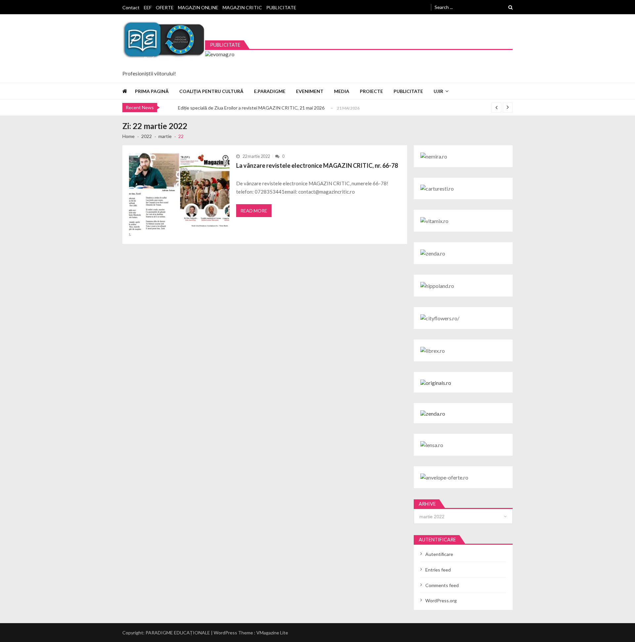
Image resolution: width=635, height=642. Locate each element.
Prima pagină (152, 91)
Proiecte (371, 91)
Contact (131, 7)
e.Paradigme (269, 91)
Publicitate (408, 91)
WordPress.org (441, 600)
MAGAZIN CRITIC (242, 7)
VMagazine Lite (272, 632)
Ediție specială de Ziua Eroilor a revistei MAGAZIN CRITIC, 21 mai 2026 (251, 108)
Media (341, 91)
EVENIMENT (309, 91)
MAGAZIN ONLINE (198, 7)
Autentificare (439, 554)
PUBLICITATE (281, 7)
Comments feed (442, 585)
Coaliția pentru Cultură (211, 91)
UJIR (438, 91)
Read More (253, 210)
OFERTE (165, 7)
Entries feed (438, 570)
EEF (147, 7)
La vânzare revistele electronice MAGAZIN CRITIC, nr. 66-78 (317, 165)
